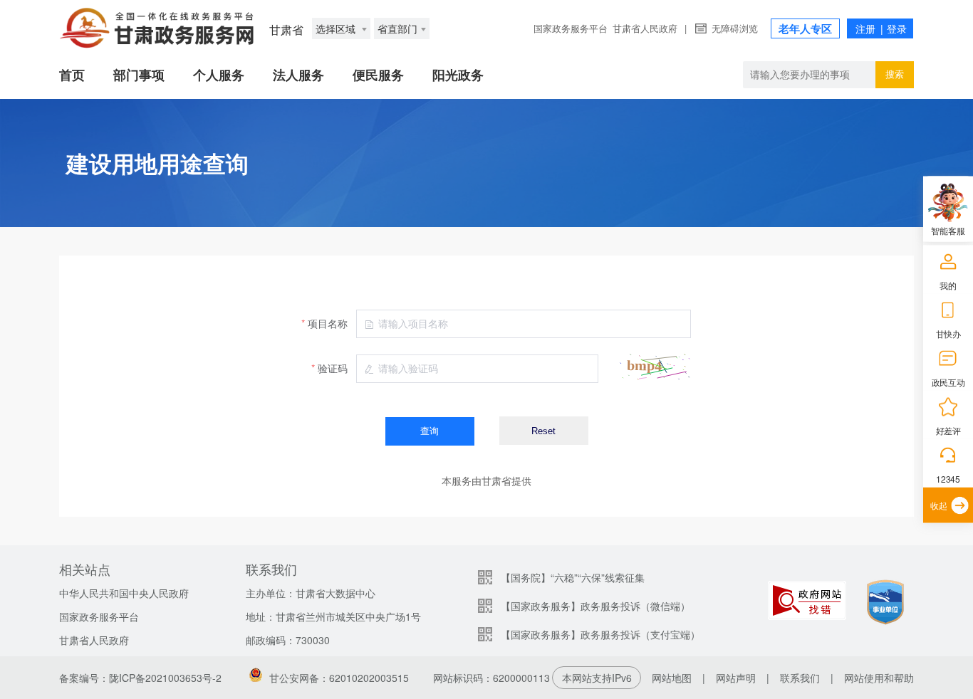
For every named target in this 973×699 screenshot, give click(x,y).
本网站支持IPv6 (597, 678)
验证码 (333, 368)
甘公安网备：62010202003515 (339, 678)
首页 (72, 74)
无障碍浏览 (735, 28)
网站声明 (736, 678)
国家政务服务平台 (571, 28)
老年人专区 (805, 28)
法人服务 (298, 74)
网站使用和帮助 (879, 678)
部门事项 (139, 74)
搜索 (894, 74)
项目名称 (328, 323)
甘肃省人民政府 (645, 28)
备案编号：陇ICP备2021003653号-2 (140, 678)
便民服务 (378, 74)
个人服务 (218, 74)
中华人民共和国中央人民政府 (124, 593)
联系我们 (800, 678)
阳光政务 (458, 74)
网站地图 (672, 678)
